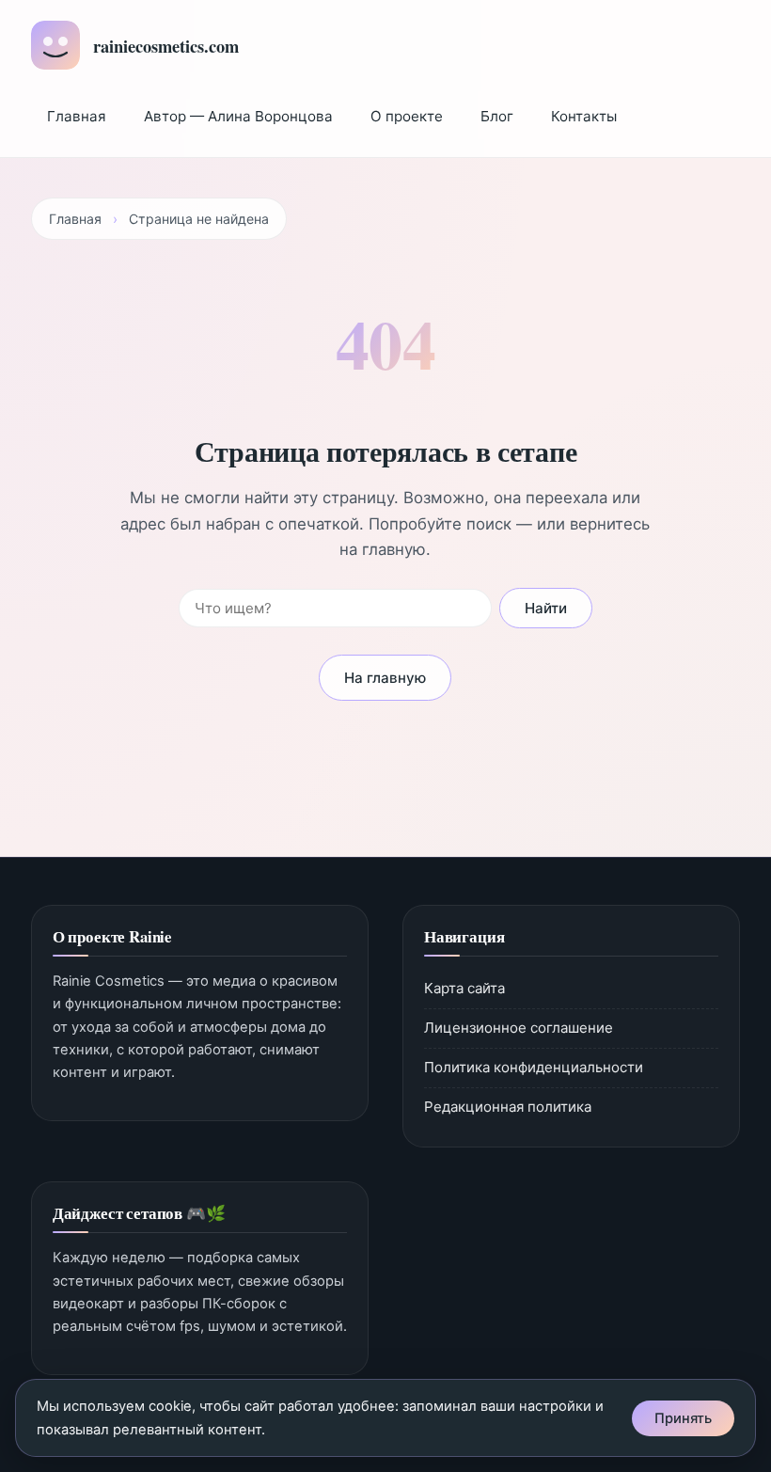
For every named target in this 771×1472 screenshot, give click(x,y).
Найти (546, 608)
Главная (76, 116)
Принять (683, 1418)
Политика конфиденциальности (533, 1067)
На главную (385, 678)
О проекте (406, 116)
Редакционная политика (507, 1107)
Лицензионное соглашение (518, 1028)
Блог (496, 116)
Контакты (584, 116)
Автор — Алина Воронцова (238, 116)
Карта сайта (464, 988)
